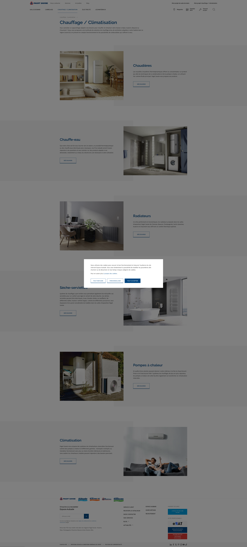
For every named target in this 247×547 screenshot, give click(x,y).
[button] (132, 280)
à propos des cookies (110, 273)
